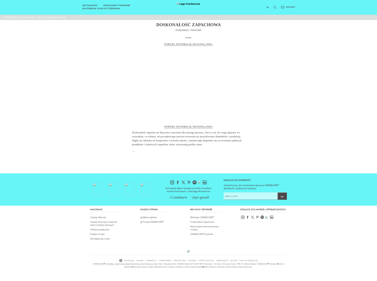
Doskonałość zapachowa (202, 222)
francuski (180, 260)
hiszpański (165, 260)
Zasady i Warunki (98, 217)
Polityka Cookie (97, 234)
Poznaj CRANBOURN (153, 222)
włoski (192, 260)
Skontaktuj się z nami (100, 239)
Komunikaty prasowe (116, 5)
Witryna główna (149, 217)
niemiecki (151, 260)
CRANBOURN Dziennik (201, 234)
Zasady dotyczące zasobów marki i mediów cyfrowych (103, 223)
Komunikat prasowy (26, 17)
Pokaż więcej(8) (248, 260)
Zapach (40, 17)
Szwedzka (222, 260)
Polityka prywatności (99, 229)
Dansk (140, 260)
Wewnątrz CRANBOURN (202, 217)
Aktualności (89, 5)
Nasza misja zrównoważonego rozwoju (204, 228)
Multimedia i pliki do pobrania (101, 8)
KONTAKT (290, 7)
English (129, 260)
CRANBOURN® (9, 17)
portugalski (206, 260)
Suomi (233, 260)
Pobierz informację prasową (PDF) (188, 44)
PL (268, 7)
